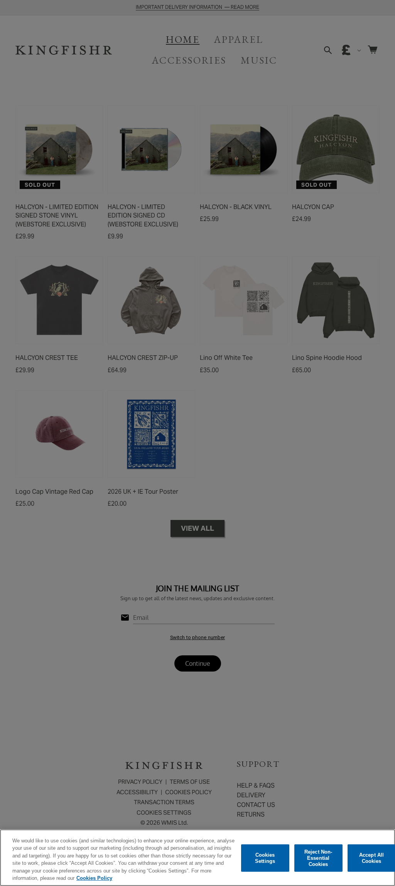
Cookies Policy (94, 878)
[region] (197, 857)
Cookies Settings (265, 858)
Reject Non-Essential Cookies (318, 858)
